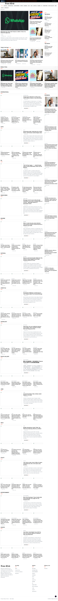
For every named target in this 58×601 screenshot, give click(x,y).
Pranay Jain (33, 41)
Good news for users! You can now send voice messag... (48, 54)
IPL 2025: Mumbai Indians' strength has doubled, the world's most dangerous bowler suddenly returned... (27, 189)
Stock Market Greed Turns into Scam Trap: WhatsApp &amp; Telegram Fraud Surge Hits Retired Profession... (16, 451)
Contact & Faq (17, 570)
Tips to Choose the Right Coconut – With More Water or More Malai (37, 314)
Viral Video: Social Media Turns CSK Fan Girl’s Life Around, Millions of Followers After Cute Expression (32, 533)
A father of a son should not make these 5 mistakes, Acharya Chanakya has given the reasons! (16, 247)
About (16, 568)
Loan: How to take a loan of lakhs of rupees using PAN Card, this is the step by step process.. (32, 463)
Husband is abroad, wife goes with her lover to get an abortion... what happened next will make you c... (38, 282)
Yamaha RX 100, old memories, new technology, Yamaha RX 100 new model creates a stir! (37, 154)
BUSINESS (25, 5)
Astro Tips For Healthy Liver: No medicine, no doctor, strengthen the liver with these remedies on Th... (26, 350)
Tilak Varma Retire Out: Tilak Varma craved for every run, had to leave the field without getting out (37, 189)
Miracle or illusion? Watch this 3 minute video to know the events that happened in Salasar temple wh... (38, 247)
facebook (45, 568)
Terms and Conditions (18, 571)
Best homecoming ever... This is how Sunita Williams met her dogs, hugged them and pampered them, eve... (16, 119)
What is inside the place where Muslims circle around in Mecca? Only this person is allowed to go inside (32, 224)
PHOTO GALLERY (51, 5)
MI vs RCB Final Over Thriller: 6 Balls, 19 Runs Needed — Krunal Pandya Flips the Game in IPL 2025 (5, 189)
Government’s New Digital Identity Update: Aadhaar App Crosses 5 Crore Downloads (35, 39)
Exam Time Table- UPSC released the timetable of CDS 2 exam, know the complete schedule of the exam (16, 417)
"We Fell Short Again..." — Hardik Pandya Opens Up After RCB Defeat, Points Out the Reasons (32, 166)
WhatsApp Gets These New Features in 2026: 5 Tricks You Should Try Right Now (6, 84)
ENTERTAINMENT (16, 5)
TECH (31, 5)
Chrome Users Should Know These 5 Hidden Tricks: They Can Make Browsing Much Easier (36, 22)
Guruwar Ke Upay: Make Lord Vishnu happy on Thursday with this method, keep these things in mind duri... (38, 350)
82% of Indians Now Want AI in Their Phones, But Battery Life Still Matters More (21, 61)
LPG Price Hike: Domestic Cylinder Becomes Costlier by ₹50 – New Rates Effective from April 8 (5, 315)
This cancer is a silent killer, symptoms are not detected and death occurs (27, 314)
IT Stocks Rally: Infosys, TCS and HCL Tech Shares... (48, 37)
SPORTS (21, 5)
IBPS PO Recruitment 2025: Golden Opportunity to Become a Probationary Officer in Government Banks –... (38, 417)
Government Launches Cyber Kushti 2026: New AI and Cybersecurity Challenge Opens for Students (24, 1)
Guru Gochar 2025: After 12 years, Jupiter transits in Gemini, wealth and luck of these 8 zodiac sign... (5, 350)
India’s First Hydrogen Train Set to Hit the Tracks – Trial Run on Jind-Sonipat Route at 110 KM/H (16, 154)
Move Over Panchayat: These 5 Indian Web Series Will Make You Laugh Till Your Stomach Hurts (32, 498)
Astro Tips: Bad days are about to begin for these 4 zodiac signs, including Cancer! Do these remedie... (16, 350)
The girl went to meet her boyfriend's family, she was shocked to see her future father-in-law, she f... (16, 282)
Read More (26, 108)
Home (2, 5)
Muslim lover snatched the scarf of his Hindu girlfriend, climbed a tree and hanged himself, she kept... (5, 282)
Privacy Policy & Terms (5, 598)
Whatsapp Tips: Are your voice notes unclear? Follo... (48, 31)
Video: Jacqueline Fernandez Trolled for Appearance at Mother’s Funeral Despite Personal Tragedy (26, 521)
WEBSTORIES (45, 5)
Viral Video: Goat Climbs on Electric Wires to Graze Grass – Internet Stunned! (5, 246)
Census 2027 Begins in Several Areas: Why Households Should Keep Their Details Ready (51, 217)
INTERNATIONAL (10, 5)
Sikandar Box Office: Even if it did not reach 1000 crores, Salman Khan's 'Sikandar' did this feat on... (16, 521)
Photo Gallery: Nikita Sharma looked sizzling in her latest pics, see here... (5, 383)
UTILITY (2, 7)
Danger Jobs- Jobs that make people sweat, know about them (27, 415)
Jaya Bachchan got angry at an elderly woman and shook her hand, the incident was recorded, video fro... (5, 521)
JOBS (55, 5)
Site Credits (12, 598)
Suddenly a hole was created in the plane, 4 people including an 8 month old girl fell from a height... (5, 119)
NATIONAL (5, 5)
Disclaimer (17, 573)
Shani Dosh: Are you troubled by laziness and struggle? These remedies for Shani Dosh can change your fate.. (32, 327)
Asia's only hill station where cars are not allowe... (48, 18)
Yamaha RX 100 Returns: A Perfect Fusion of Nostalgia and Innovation (5, 153)
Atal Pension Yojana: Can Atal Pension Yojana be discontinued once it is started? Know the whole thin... (16, 486)
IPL (41, 5)
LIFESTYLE (35, 5)
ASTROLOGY (6, 7)
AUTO (29, 5)
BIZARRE (39, 5)
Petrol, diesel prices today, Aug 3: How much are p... (48, 24)
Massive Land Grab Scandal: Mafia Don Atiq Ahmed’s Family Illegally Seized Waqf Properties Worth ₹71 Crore (32, 259)
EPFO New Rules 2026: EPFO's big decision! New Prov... (49, 47)
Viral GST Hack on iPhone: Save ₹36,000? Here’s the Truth (5, 450)
